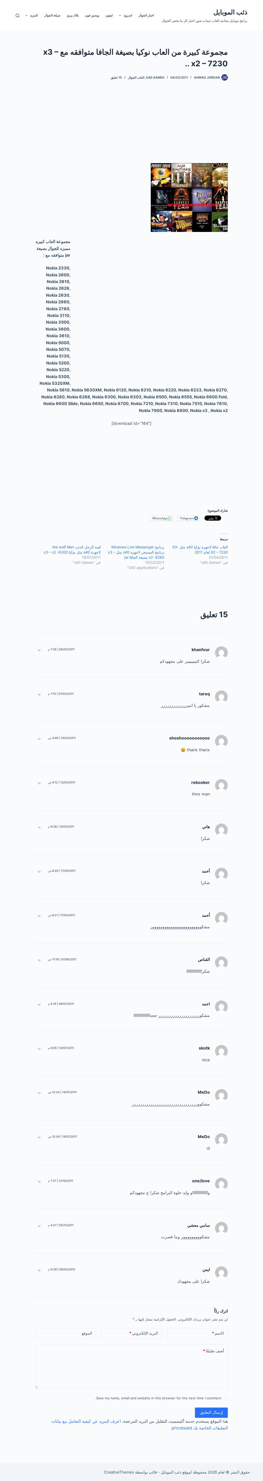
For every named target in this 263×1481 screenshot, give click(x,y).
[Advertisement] (166, 127)
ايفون (109, 15)
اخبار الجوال (146, 15)
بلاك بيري (73, 15)
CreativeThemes (119, 1472)
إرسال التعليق (211, 1412)
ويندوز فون (92, 15)
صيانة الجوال (52, 15)
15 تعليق (116, 77)
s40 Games (155, 77)
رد (39, 649)
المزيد (34, 15)
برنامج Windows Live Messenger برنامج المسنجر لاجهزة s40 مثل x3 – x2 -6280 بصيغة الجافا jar (136, 552)
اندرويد (128, 15)
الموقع (87, 1333)
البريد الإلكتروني (143, 1333)
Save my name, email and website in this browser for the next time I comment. (158, 1398)
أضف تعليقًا (213, 1350)
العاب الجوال (136, 77)
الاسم (218, 1333)
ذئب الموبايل (230, 12)
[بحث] (18, 15)
